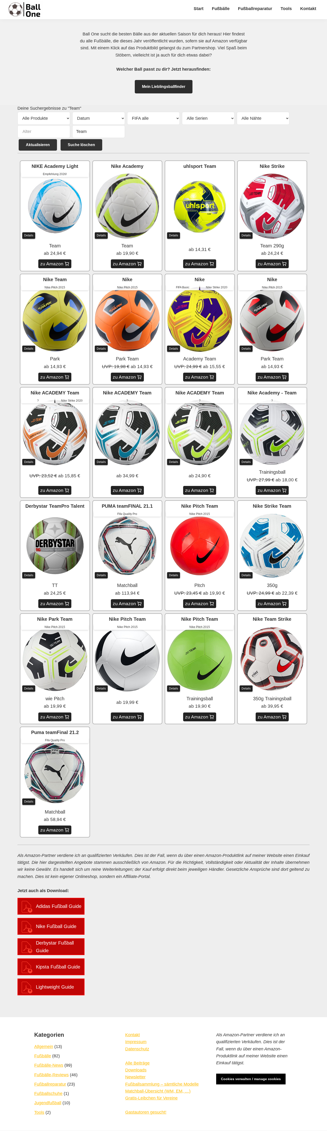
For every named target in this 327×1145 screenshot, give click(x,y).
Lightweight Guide (55, 987)
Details (28, 235)
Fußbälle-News (48, 1065)
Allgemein (43, 1046)
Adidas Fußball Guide (58, 906)
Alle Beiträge (137, 1063)
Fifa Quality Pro (127, 514)
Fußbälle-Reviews (51, 1074)
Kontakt (132, 1034)
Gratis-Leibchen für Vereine (151, 1098)
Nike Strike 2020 (216, 287)
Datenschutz (137, 1049)
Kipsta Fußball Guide (58, 966)
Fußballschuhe (48, 1093)
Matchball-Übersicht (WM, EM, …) (158, 1091)
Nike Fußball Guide (56, 926)
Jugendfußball (47, 1102)
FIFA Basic (182, 287)
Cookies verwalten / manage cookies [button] (251, 1079)
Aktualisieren (38, 145)
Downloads (136, 1070)
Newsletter (135, 1077)
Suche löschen (81, 145)
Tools (39, 1112)
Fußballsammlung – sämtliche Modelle (162, 1084)
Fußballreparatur (50, 1084)
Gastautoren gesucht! (145, 1112)
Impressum (136, 1041)
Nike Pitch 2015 (55, 287)
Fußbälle (42, 1056)
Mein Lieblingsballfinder (163, 87)
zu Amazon (51, 263)
